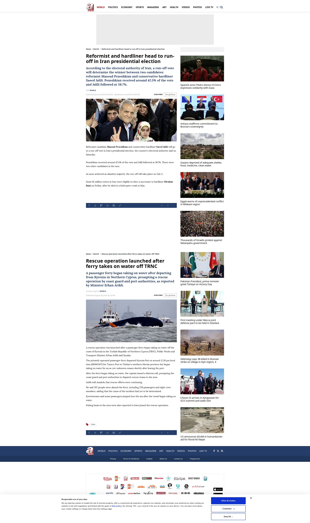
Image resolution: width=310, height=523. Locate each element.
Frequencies (195, 459)
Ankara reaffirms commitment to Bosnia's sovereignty (199, 125)
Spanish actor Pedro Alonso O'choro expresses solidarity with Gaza (200, 86)
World (96, 49)
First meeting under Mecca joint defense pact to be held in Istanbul (199, 322)
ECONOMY (126, 7)
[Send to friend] (114, 205)
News (88, 49)
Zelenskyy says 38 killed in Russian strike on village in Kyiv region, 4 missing (199, 361)
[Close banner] (251, 498)
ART (164, 7)
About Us (163, 459)
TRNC (93, 424)
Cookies (149, 459)
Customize (227, 509)
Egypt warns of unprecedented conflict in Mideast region (202, 203)
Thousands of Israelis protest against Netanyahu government (201, 242)
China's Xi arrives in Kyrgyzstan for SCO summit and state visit (199, 399)
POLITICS (113, 7)
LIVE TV (209, 7)
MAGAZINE (153, 7)
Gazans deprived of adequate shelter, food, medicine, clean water (201, 164)
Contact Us (178, 459)
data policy (117, 506)
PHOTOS (197, 7)
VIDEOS (186, 7)
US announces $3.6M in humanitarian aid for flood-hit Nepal (201, 438)
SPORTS (140, 7)
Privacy (113, 459)
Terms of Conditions (131, 459)
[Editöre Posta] (120, 205)
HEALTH (174, 7)
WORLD (101, 7)
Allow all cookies (228, 501)
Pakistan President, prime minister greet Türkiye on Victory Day (199, 283)
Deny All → (228, 516)
